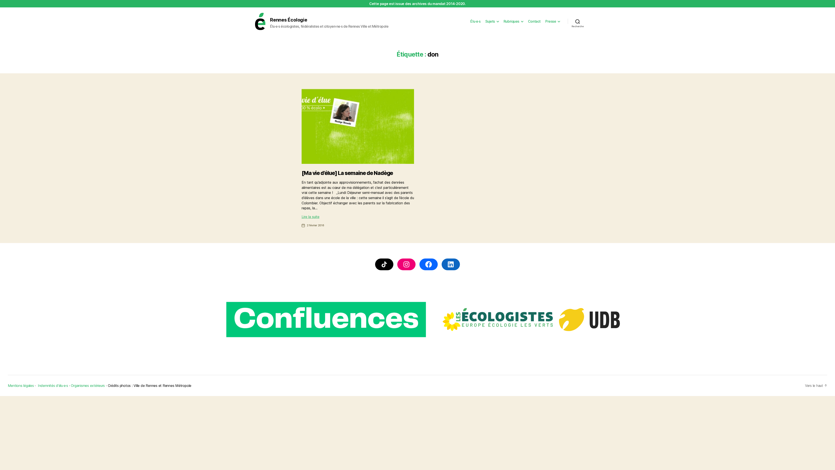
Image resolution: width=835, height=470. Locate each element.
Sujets (490, 21)
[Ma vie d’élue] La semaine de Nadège (347, 173)
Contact (534, 21)
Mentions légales (21, 385)
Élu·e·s (475, 21)
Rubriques (511, 21)
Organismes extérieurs (88, 385)
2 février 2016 (315, 225)
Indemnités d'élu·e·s (53, 385)
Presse (550, 21)
